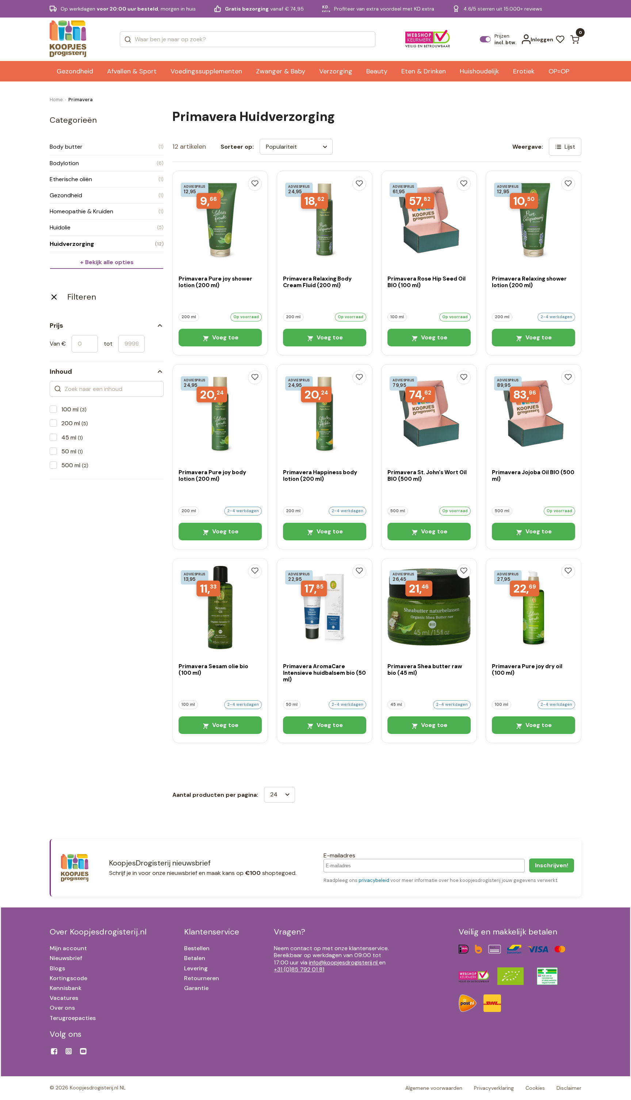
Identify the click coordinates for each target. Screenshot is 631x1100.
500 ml (74, 465)
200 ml (74, 423)
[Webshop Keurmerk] (427, 39)
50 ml (72, 451)
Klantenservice (211, 931)
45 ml (72, 437)
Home (56, 99)
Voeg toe (224, 337)
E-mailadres (339, 855)
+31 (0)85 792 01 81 (299, 969)
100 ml (74, 409)
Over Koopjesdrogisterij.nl (98, 931)
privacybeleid (374, 880)
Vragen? (289, 931)
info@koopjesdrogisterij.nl (343, 962)
